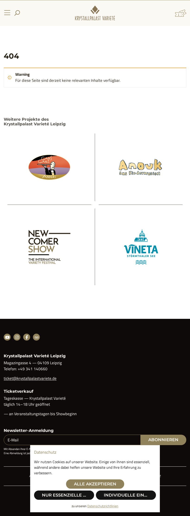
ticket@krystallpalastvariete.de (30, 378)
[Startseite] (95, 13)
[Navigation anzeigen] (7, 13)
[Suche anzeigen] (17, 13)
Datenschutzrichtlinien (102, 505)
